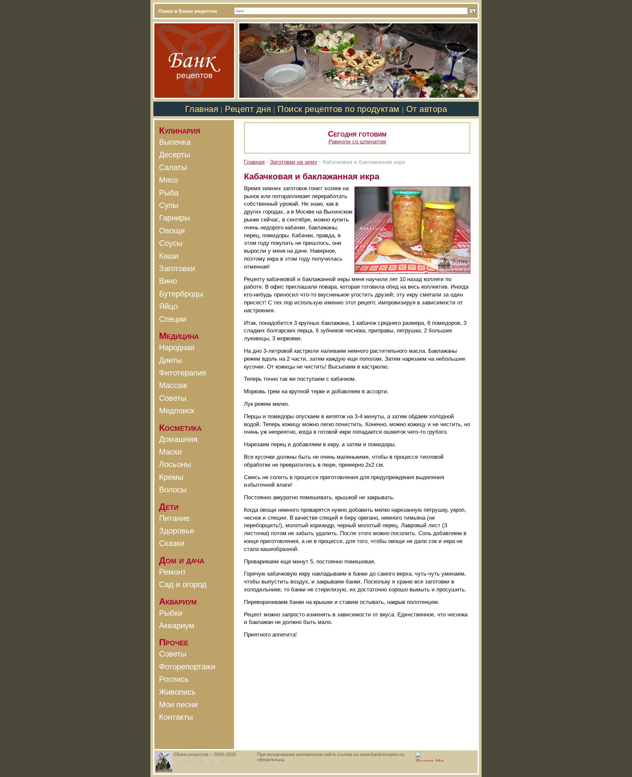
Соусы (170, 243)
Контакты (176, 716)
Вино (168, 280)
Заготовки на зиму (293, 162)
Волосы (173, 489)
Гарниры (174, 217)
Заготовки (177, 268)
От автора (426, 109)
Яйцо (168, 306)
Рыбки (170, 613)
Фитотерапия (182, 372)
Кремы (171, 477)
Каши (168, 255)
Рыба (168, 192)
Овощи (172, 230)
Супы (168, 205)
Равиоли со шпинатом (357, 142)
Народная (177, 347)
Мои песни (178, 704)
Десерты (174, 154)
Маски (170, 451)
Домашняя (178, 439)
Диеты (170, 360)
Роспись (174, 679)
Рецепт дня (248, 109)
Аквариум (177, 625)
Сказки (171, 543)
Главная (202, 109)
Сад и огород (182, 584)
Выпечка (175, 142)
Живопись (177, 691)
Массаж (173, 385)
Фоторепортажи (187, 666)
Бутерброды (181, 293)
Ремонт (172, 571)
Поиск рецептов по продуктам (338, 109)
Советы (172, 398)
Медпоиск (177, 410)
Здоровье (176, 530)
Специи (172, 319)
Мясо (168, 179)
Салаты (173, 167)
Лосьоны (175, 464)
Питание (174, 518)
